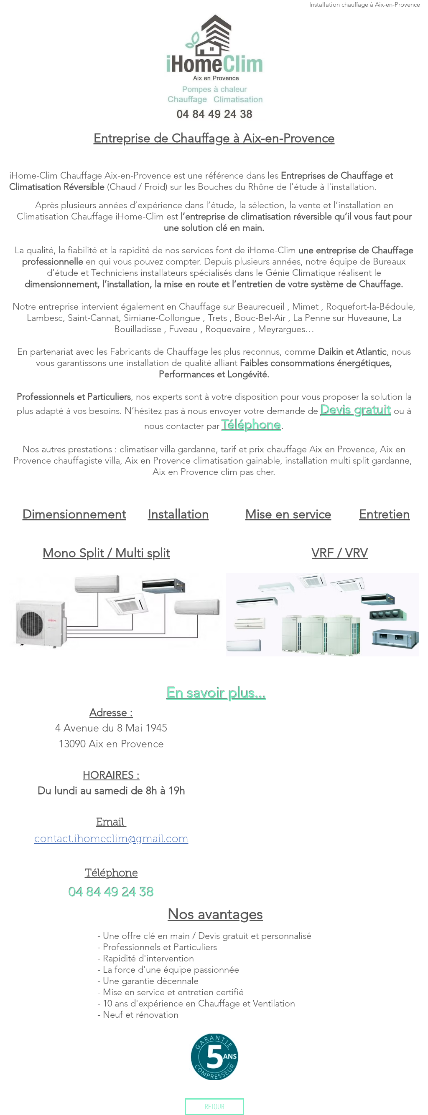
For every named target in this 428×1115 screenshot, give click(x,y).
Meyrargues (281, 329)
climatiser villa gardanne (168, 449)
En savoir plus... (216, 692)
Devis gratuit (356, 409)
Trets (218, 317)
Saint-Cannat (93, 317)
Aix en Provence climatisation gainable (202, 460)
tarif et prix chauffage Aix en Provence (298, 449)
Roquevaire (229, 329)
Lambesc (45, 317)
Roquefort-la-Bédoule (369, 306)
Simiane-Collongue (163, 317)
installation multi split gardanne (347, 460)
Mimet (306, 306)
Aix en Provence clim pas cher (213, 471)
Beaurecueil (262, 306)
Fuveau (184, 329)
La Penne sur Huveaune (340, 317)
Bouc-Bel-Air (261, 317)
